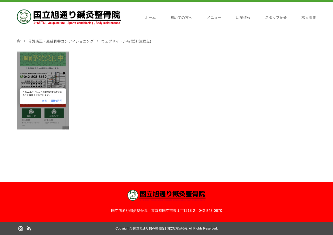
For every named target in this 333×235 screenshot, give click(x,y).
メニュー (214, 17)
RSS (28, 228)
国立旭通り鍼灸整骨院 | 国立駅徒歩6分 (160, 228)
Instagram (20, 228)
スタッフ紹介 (276, 17)
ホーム (150, 17)
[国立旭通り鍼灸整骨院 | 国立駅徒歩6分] (69, 17)
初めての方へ (181, 17)
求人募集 (309, 17)
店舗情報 (243, 17)
